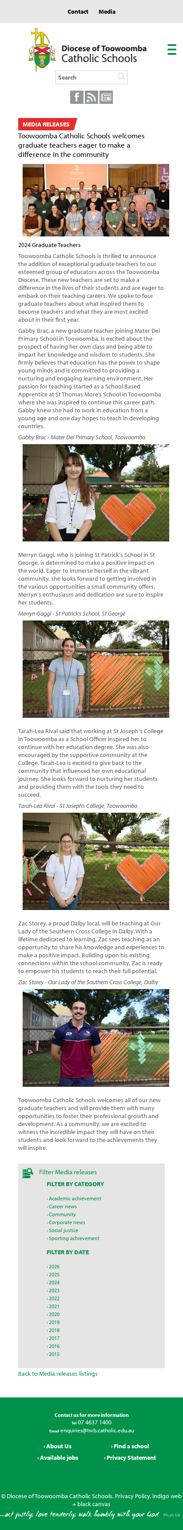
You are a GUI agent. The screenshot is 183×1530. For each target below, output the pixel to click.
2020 (54, 1314)
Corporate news (67, 1222)
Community (62, 1214)
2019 (54, 1322)
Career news (63, 1206)
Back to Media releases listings (58, 1374)
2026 (54, 1266)
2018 (54, 1330)
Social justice (63, 1230)
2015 (54, 1354)
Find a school (131, 1446)
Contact (78, 11)
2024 (54, 1282)
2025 (54, 1274)
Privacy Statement (131, 1457)
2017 (54, 1338)
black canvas (94, 1504)
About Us (59, 1446)
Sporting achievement (74, 1238)
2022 (54, 1298)
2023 (54, 1290)
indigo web (167, 1496)
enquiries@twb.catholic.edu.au (96, 1430)
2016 (54, 1346)
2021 (54, 1306)
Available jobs (59, 1457)
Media (107, 11)
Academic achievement (75, 1198)
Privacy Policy (132, 1496)
